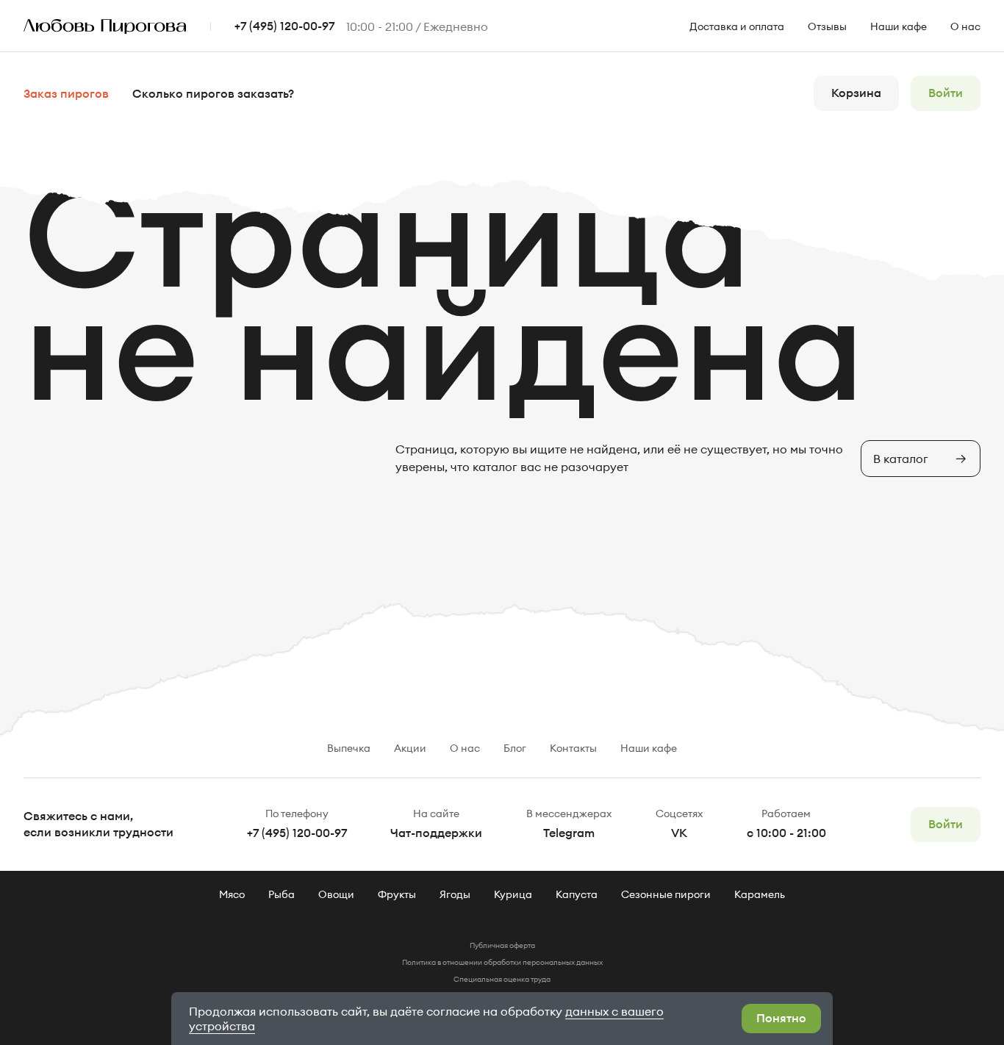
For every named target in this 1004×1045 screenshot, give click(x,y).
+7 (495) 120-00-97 (284, 26)
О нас (965, 26)
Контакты (573, 748)
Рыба (281, 894)
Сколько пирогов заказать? (213, 94)
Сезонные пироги (666, 894)
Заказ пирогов (66, 94)
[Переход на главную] (117, 27)
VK (679, 833)
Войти (945, 93)
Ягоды (455, 894)
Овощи (336, 894)
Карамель (759, 894)
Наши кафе (898, 26)
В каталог (900, 458)
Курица (513, 894)
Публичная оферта (502, 945)
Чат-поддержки (436, 833)
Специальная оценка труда (502, 979)
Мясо (232, 894)
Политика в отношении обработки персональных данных (502, 962)
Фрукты (397, 894)
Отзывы (827, 26)
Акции (410, 748)
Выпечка (348, 748)
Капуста (577, 894)
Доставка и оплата (736, 26)
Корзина (856, 93)
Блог (514, 748)
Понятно (781, 1018)
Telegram (569, 833)
